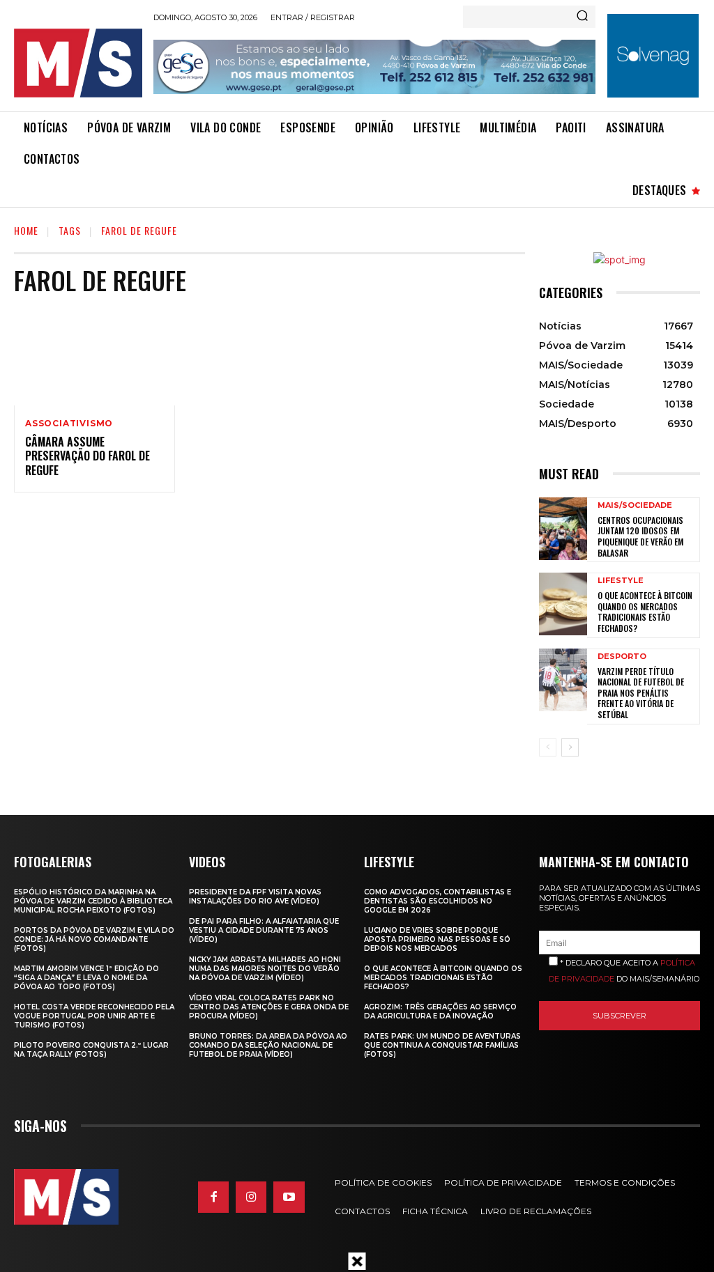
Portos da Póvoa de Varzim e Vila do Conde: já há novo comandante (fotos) (94, 939)
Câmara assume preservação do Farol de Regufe (87, 456)
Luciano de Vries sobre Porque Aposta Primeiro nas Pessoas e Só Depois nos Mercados (437, 939)
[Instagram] (251, 1196)
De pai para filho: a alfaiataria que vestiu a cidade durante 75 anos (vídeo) (264, 930)
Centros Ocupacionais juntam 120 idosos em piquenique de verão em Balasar (640, 536)
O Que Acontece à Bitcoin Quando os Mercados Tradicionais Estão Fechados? (645, 611)
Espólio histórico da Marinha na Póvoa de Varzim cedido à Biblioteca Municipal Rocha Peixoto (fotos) (93, 901)
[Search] (582, 17)
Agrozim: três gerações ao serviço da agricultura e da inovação (440, 1011)
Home (26, 230)
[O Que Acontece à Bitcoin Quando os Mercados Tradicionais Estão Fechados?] (563, 604)
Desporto (622, 656)
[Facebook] (213, 1196)
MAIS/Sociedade (635, 505)
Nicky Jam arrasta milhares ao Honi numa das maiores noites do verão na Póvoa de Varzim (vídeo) (265, 968)
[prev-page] (547, 747)
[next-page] (570, 747)
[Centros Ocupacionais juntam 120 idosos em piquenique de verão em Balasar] (563, 528)
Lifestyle (621, 580)
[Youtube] (288, 1196)
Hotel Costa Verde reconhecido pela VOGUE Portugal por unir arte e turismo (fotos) (94, 1016)
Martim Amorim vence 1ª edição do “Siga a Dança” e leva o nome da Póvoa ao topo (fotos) (86, 977)
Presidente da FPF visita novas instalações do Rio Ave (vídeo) (255, 896)
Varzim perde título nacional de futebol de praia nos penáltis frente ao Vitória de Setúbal (641, 692)
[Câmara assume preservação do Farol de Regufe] (94, 357)
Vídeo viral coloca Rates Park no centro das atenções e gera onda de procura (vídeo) (269, 1007)
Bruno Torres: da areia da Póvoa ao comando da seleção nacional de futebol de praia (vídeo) (268, 1045)
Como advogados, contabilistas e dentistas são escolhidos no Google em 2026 (437, 901)
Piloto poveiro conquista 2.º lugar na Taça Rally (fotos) (91, 1050)
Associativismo (69, 423)
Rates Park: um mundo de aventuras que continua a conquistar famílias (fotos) (442, 1045)
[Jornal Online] (78, 63)
